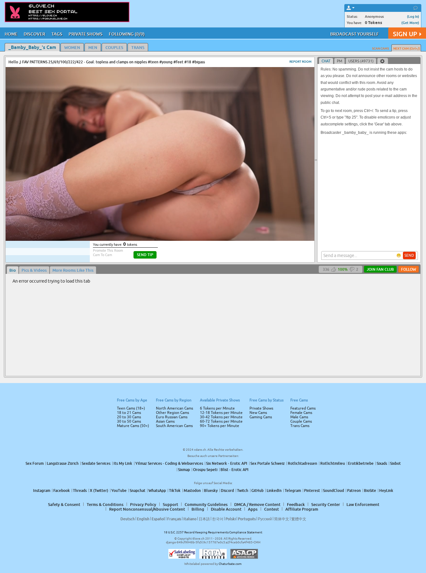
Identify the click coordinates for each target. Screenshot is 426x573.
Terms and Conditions (233, 303)
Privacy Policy (226, 311)
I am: (171, 289)
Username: (166, 265)
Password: (166, 277)
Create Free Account (213, 330)
